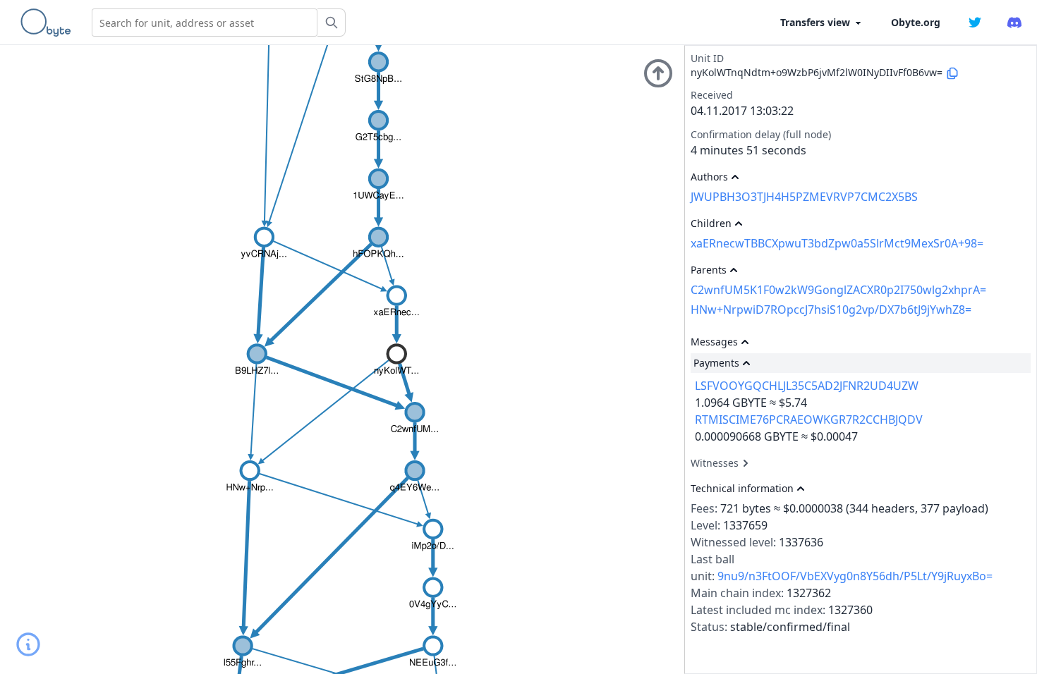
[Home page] (49, 22)
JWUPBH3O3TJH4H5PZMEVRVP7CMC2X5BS (804, 196)
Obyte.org (915, 22)
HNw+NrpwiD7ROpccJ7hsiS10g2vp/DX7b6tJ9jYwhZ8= (831, 309)
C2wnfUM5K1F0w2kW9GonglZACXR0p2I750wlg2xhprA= (838, 290)
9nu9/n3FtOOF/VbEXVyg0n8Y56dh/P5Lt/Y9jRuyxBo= (855, 576)
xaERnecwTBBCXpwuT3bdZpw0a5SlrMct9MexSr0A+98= (837, 243)
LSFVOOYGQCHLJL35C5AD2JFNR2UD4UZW (806, 385)
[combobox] (204, 22)
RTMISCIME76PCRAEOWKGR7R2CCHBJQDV (809, 419)
